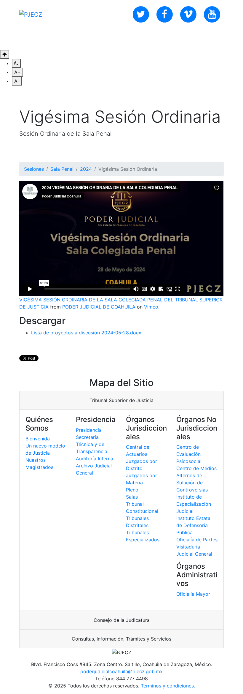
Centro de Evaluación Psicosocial (189, 454)
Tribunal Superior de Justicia (121, 400)
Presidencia (89, 430)
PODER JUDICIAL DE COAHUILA (98, 307)
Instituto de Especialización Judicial (193, 504)
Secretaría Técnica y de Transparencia (91, 444)
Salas (132, 497)
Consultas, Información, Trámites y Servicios (121, 639)
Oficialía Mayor (193, 594)
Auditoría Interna (94, 458)
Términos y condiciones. (168, 686)
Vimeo (151, 307)
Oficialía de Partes (197, 540)
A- (17, 81)
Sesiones (34, 169)
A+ (17, 72)
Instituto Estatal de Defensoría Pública (194, 525)
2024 (86, 169)
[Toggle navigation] (220, 39)
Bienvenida (37, 439)
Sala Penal (61, 169)
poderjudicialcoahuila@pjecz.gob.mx (121, 671)
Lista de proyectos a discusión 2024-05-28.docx (86, 333)
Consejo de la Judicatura (122, 620)
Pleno (132, 490)
